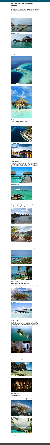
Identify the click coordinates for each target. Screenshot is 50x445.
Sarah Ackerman (15, 184)
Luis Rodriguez (15, 159)
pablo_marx (14, 224)
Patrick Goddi (14, 33)
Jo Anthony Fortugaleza (16, 393)
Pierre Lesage (14, 143)
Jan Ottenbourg (15, 281)
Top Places (15, 435)
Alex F (14, 318)
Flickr (18, 33)
